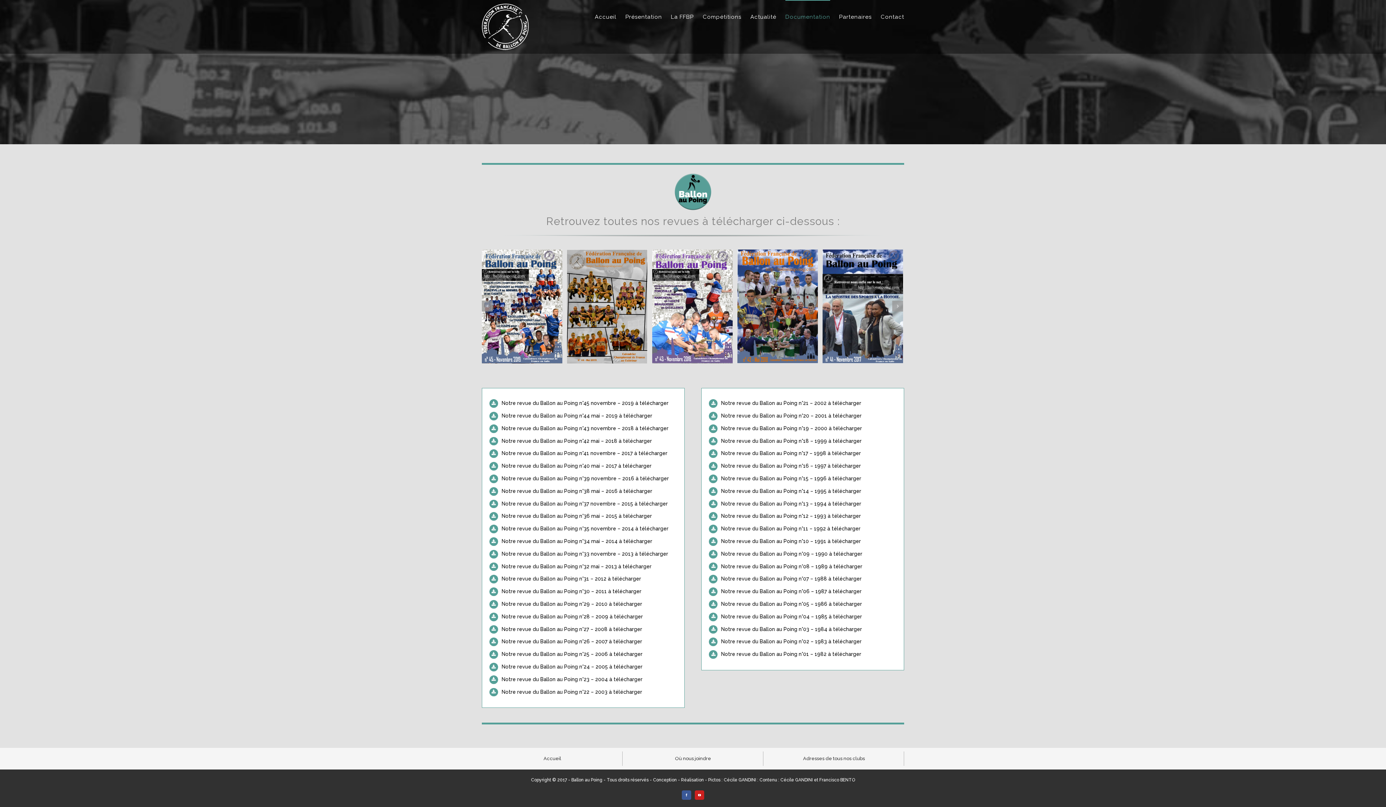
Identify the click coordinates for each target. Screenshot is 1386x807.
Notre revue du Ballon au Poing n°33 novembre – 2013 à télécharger (585, 554)
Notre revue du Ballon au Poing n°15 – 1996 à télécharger (791, 478)
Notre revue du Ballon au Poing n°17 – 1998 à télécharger (791, 453)
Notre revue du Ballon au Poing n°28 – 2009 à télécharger (572, 616)
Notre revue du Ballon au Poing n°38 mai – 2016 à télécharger (577, 491)
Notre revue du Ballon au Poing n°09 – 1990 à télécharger (791, 554)
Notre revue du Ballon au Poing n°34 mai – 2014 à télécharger (577, 541)
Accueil (552, 758)
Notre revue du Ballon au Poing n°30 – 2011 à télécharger (571, 591)
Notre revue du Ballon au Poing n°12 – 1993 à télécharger (791, 516)
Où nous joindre (693, 758)
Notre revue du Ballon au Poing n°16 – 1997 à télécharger (791, 466)
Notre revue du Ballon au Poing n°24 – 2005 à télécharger (572, 667)
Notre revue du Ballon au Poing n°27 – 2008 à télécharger (572, 629)
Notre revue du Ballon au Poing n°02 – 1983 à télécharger (791, 641)
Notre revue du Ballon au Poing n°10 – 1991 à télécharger (791, 541)
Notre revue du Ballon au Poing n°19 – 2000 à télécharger (791, 428)
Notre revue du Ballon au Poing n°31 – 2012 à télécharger (571, 579)
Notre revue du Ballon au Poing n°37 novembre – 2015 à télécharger (585, 504)
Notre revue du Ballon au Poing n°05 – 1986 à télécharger (791, 604)
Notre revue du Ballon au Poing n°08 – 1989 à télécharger (791, 566)
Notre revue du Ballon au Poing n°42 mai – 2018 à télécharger (577, 441)
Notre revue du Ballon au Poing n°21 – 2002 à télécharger (791, 403)
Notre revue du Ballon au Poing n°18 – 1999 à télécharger (791, 441)
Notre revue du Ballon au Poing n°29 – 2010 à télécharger (572, 604)
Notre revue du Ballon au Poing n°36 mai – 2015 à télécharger (577, 516)
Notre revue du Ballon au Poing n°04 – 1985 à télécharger (791, 616)
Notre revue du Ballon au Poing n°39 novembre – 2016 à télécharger (585, 478)
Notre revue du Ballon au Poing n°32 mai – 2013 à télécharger (576, 566)
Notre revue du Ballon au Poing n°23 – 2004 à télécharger (572, 679)
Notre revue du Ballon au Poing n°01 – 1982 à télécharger (791, 654)
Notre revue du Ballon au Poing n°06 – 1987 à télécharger (791, 591)
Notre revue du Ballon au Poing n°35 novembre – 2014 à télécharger (585, 529)
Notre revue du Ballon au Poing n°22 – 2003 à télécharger (572, 692)
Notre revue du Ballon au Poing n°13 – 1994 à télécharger (791, 504)
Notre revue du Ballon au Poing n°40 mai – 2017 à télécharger (576, 466)
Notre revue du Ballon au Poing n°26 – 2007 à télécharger (572, 641)
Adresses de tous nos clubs (834, 758)
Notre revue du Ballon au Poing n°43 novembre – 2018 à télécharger (585, 428)
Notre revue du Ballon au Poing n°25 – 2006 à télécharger (572, 654)
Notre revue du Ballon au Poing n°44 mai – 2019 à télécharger (577, 416)
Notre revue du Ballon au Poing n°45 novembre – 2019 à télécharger (585, 403)
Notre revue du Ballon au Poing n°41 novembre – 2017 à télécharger (584, 453)
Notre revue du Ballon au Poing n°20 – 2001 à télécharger (791, 416)
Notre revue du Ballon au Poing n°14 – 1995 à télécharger (791, 491)
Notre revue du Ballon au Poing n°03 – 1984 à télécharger (791, 629)
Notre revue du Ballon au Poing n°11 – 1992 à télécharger (790, 529)
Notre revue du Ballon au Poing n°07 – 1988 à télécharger (791, 579)
